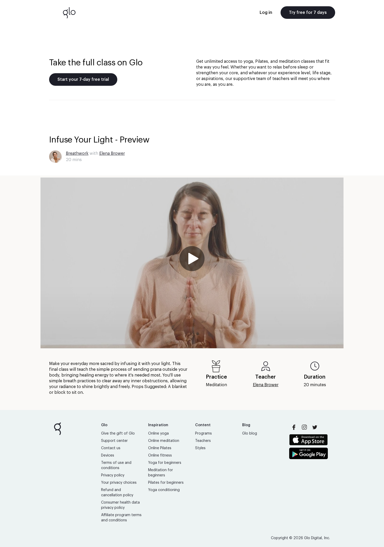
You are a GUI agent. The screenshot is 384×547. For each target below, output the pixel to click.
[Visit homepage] (69, 12)
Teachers (203, 441)
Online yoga (158, 433)
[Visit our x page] (314, 427)
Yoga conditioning (164, 490)
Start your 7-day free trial (83, 79)
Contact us (110, 448)
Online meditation (163, 441)
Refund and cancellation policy (117, 492)
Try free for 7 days (308, 12)
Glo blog (249, 433)
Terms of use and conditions (116, 465)
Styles (200, 448)
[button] (192, 263)
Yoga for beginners (164, 463)
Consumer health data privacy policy (120, 505)
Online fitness (160, 455)
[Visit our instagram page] (304, 427)
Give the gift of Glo (118, 433)
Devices (107, 455)
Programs (203, 433)
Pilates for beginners (166, 483)
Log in (266, 12)
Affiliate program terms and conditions (121, 517)
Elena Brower (112, 153)
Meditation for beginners (160, 472)
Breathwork (77, 153)
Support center (114, 441)
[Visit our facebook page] (294, 427)
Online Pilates (159, 448)
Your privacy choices (119, 483)
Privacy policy (112, 475)
